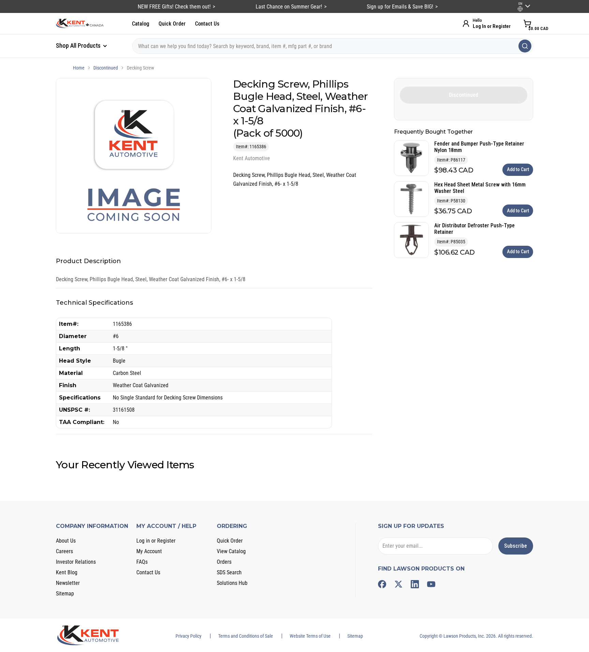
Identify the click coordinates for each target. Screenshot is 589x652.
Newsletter (68, 583)
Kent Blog (66, 572)
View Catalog (231, 551)
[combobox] (332, 46)
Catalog (140, 23)
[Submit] (524, 46)
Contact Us (207, 23)
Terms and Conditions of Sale (245, 636)
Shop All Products (79, 45)
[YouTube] (431, 584)
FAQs (142, 562)
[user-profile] (520, 9)
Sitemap (65, 593)
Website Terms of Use (310, 636)
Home (79, 68)
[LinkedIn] (415, 584)
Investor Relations (76, 562)
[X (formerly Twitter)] (398, 584)
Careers (64, 551)
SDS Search (229, 572)
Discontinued (105, 68)
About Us (66, 540)
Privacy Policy (188, 636)
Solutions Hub (232, 583)
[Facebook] (382, 584)
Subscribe (515, 546)
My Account (149, 551)
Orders (224, 562)
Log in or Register (156, 540)
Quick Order (172, 23)
